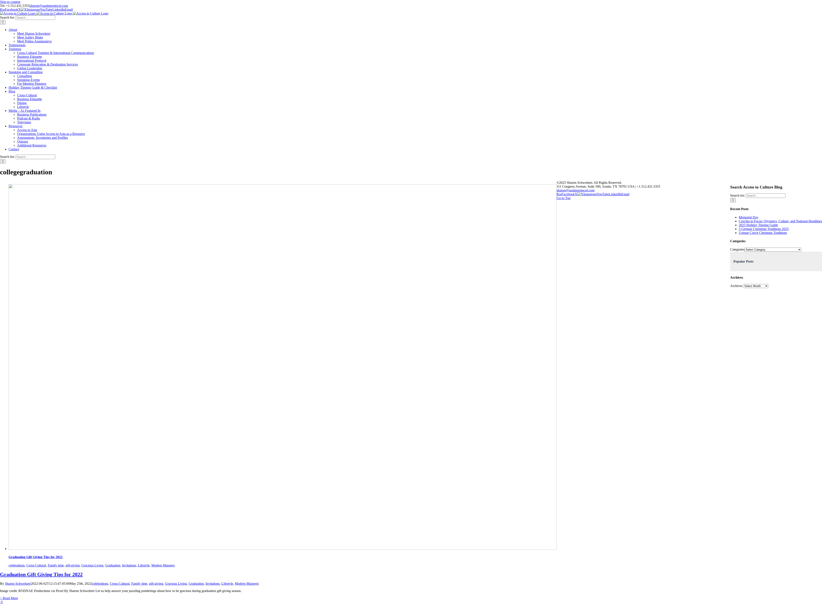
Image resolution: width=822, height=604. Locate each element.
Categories (737, 249)
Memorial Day (748, 217)
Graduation (112, 565)
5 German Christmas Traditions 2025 (764, 229)
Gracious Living (92, 565)
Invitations (129, 565)
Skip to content (10, 2)
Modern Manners (163, 565)
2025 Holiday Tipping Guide (758, 225)
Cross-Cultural (36, 565)
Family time (56, 565)
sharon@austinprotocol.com (49, 5)
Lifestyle (144, 565)
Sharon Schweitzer (17, 583)
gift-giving (73, 565)
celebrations (17, 565)
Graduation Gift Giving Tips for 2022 (36, 557)
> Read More (9, 598)
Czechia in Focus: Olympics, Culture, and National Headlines (780, 221)
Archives (736, 286)
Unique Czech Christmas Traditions (763, 233)
